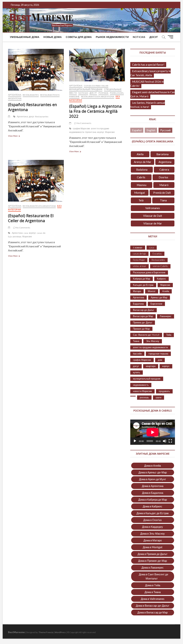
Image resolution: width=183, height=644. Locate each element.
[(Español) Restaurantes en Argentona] (36, 69)
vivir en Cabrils (160, 266)
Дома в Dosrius (152, 519)
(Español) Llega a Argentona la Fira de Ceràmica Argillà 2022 (95, 111)
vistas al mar (139, 266)
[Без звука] (164, 441)
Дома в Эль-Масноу (152, 533)
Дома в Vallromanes (152, 598)
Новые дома (52, 36)
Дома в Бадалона (152, 492)
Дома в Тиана (153, 592)
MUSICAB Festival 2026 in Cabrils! (147, 83)
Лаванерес (165, 316)
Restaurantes (31, 95)
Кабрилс (161, 278)
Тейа (168, 334)
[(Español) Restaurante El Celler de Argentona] (36, 181)
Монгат (151, 291)
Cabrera (164, 169)
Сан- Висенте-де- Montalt (146, 334)
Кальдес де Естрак (143, 284)
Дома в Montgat (152, 547)
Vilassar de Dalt (152, 215)
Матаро (137, 291)
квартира (150, 366)
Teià (141, 200)
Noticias (139, 36)
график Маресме (81, 128)
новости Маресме (142, 391)
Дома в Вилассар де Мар (152, 612)
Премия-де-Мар (141, 328)
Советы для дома (79, 36)
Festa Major (139, 259)
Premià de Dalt (162, 192)
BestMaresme (16, 632)
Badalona (141, 169)
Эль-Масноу (152, 341)
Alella (140, 154)
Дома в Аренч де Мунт (152, 479)
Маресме (110, 132)
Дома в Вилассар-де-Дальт (152, 605)
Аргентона (14, 95)
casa (26, 233)
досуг (153, 36)
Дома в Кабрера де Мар (152, 499)
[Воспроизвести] (135, 441)
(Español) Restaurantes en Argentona (32, 107)
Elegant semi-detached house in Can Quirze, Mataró (152, 94)
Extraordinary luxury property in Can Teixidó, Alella (150, 73)
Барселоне (156, 303)
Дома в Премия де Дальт (152, 553)
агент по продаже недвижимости (150, 347)
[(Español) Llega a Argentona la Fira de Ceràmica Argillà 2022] (97, 65)
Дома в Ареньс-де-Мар (153, 472)
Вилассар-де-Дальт (143, 309)
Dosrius (163, 177)
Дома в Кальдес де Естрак (153, 513)
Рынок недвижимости (112, 36)
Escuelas (157, 253)
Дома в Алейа (152, 465)
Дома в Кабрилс (152, 506)
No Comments (83, 123)
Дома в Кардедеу (152, 526)
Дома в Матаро (153, 540)
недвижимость (141, 384)
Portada (103, 93)
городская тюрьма (158, 353)
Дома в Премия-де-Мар (152, 560)
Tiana (163, 200)
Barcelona (162, 154)
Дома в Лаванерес (153, 567)
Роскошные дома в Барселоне (149, 272)
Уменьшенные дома (24, 36)
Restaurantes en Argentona (97, 96)
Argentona (165, 161)
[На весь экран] (170, 441)
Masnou (141, 185)
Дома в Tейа (152, 585)
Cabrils (141, 177)
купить (136, 372)
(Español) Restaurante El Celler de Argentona (31, 218)
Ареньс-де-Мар (159, 297)
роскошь (17, 236)
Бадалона (138, 303)
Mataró (164, 185)
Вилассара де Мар (143, 316)
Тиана (136, 341)
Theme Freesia (46, 632)
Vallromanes (152, 208)
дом (160, 359)
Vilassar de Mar (152, 223)
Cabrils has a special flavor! (148, 64)
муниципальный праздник (85, 89)
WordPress (60, 632)
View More (18, 136)
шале (158, 397)
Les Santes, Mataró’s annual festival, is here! (147, 104)
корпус (100, 132)
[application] (152, 432)
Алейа (165, 291)
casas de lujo (139, 253)
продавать (164, 391)
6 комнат (137, 247)
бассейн (137, 353)
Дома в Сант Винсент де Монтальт (153, 576)
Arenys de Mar (142, 161)
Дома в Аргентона (152, 486)
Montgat (139, 192)
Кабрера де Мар (141, 278)
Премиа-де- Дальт (142, 322)
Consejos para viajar (96, 85)
